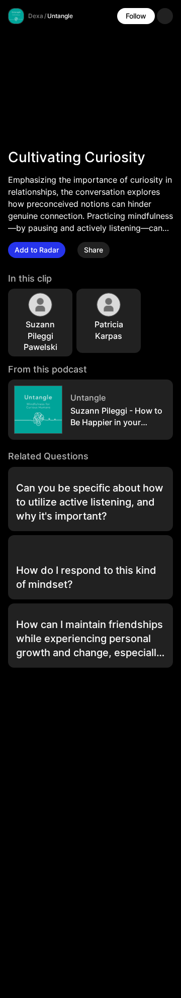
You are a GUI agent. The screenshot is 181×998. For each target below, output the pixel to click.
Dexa (35, 16)
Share (93, 249)
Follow (136, 16)
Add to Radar (37, 249)
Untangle (60, 16)
